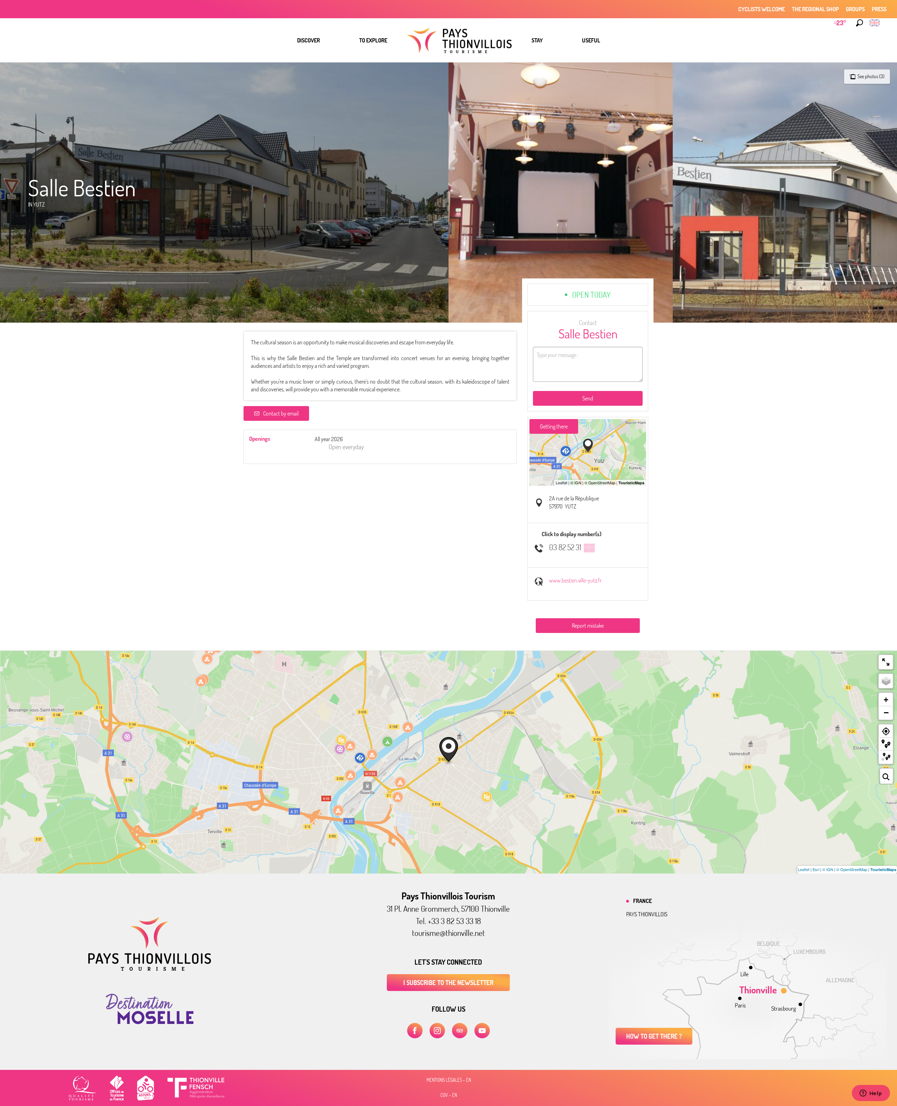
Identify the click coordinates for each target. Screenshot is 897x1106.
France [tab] (642, 900)
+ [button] (886, 699)
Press (879, 9)
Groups (855, 9)
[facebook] (415, 1030)
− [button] (886, 712)
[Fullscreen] (885, 662)
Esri (816, 869)
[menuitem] (309, 40)
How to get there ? (654, 1036)
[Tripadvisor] (459, 1030)
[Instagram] (437, 1030)
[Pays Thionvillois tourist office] (149, 968)
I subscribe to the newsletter (448, 982)
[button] (859, 22)
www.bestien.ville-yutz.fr (575, 580)
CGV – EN (448, 1095)
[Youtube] (482, 1030)
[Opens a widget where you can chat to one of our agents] (870, 1093)
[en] (875, 23)
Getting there (554, 426)
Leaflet (803, 869)
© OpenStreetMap (851, 869)
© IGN (827, 869)
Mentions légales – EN (448, 1080)
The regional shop (815, 9)
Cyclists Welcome (761, 9)
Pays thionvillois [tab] (646, 914)
